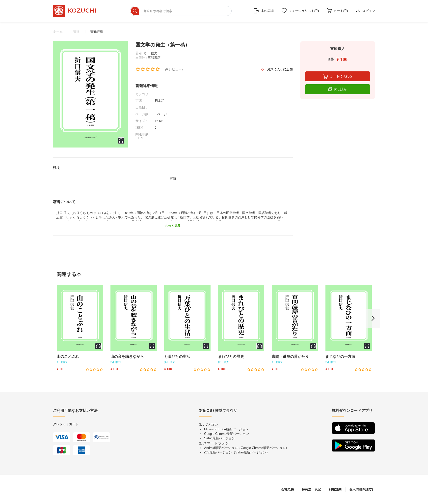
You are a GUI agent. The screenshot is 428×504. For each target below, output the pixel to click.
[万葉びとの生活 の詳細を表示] (187, 318)
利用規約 (335, 489)
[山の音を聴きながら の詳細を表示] (133, 318)
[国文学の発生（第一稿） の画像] (90, 94)
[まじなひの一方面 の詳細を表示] (348, 318)
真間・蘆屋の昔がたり (290, 356)
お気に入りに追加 (279, 69)
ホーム (58, 31)
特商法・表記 (311, 489)
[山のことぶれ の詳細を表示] (80, 318)
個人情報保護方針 (362, 489)
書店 (76, 31)
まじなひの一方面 (340, 356)
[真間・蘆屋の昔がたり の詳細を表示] (295, 318)
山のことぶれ (68, 356)
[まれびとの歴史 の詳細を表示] (241, 318)
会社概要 (287, 489)
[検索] (135, 11)
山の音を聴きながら (127, 356)
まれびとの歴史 (231, 356)
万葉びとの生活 (177, 356)
